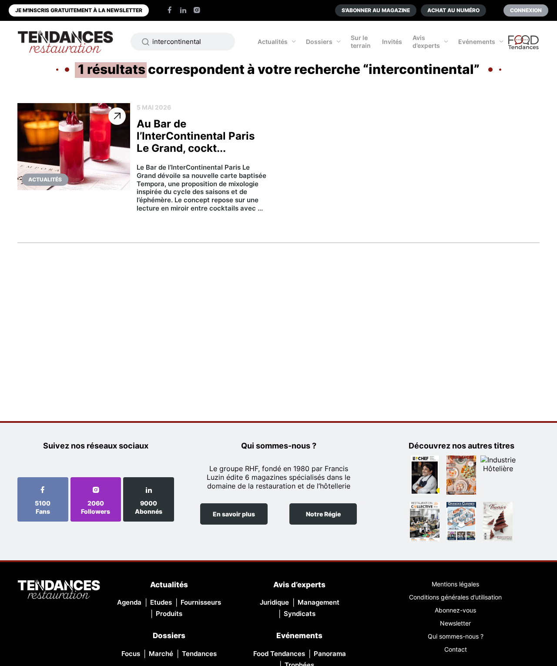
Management (318, 602)
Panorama (330, 653)
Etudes (161, 602)
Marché (161, 653)
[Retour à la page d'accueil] (58, 590)
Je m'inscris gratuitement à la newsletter (78, 10)
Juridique (274, 602)
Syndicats (299, 613)
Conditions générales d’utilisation (455, 597)
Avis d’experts (426, 41)
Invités (392, 41)
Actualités (273, 41)
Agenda (129, 602)
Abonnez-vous (455, 610)
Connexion (526, 10)
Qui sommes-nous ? (455, 636)
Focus (130, 653)
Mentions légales (455, 584)
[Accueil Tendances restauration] (65, 41)
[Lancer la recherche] (145, 41)
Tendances (199, 653)
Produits (169, 613)
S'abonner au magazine (376, 10)
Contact (455, 649)
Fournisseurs (201, 602)
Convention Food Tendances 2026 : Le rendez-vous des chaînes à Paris (524, 46)
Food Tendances (279, 653)
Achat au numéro (453, 10)
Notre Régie (323, 514)
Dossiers (319, 41)
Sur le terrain (361, 41)
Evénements (476, 41)
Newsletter (455, 623)
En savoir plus (234, 514)
